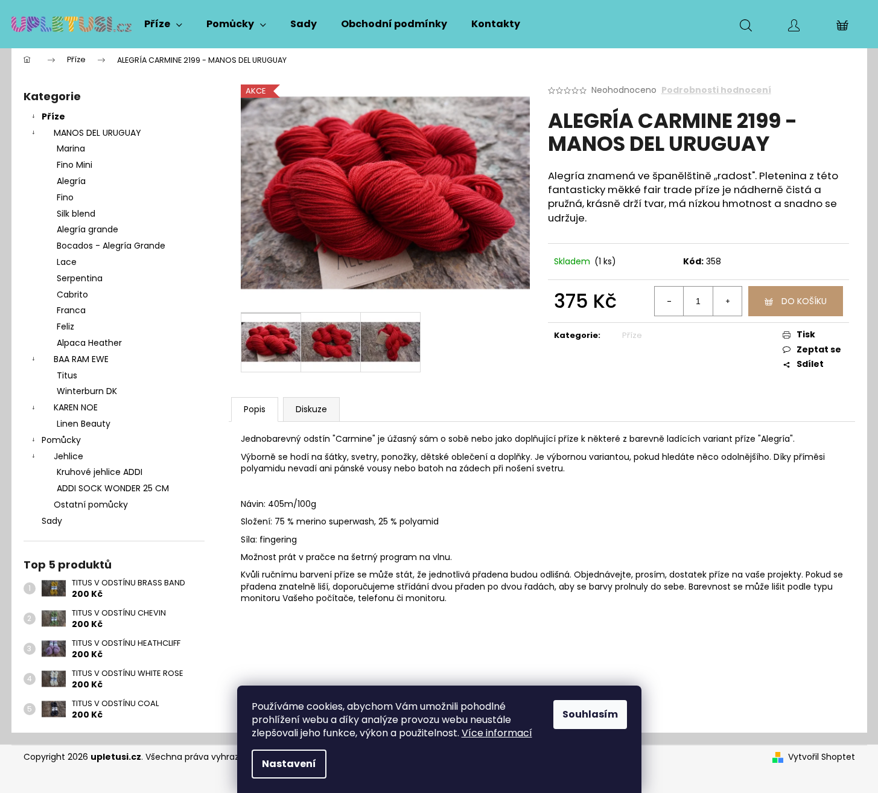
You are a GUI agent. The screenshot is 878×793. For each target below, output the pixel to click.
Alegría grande (87, 229)
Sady (52, 521)
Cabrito (72, 294)
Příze (53, 116)
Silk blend (76, 214)
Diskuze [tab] (311, 409)
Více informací (497, 733)
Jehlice (68, 456)
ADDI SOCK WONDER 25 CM (113, 488)
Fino (65, 197)
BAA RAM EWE (81, 359)
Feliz (65, 326)
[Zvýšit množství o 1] (727, 301)
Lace (67, 262)
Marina (71, 148)
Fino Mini (74, 165)
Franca (71, 310)
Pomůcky (61, 440)
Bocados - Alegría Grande (111, 246)
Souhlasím (590, 714)
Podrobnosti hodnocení (716, 90)
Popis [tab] (255, 409)
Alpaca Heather (89, 343)
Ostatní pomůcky (91, 504)
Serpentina (80, 278)
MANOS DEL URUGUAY (97, 133)
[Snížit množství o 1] (669, 301)
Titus (67, 375)
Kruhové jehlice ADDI (99, 472)
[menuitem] (163, 24)
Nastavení (289, 764)
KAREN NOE (76, 407)
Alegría (71, 181)
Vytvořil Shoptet (821, 757)
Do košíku (804, 301)
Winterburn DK (87, 391)
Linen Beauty (83, 424)
